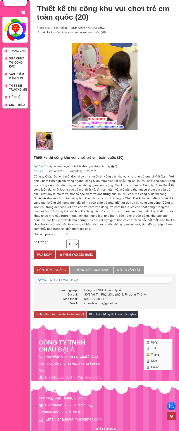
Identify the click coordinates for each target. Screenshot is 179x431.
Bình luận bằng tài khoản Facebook (60, 314)
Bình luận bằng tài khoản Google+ (112, 314)
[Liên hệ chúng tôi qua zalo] (171, 406)
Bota (113, 428)
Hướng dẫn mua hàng (91, 270)
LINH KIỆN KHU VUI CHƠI (88, 27)
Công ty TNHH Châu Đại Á (60, 280)
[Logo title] (15, 29)
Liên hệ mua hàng (51, 270)
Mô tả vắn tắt (129, 270)
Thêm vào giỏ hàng (77, 254)
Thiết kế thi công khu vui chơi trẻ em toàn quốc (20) (73, 32)
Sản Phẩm (60, 27)
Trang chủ (43, 27)
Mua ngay (44, 254)
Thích (39, 171)
